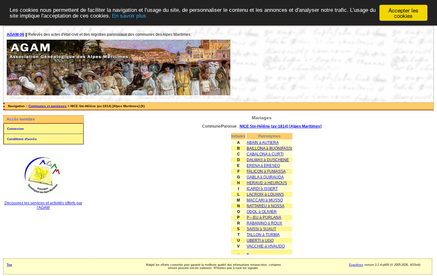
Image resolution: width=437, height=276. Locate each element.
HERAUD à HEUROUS (267, 183)
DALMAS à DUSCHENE (268, 160)
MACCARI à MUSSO (265, 200)
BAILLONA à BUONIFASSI (269, 148)
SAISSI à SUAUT (261, 229)
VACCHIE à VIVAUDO (266, 246)
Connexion (15, 128)
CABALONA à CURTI (265, 154)
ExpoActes (356, 264)
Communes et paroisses (47, 106)
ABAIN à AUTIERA (263, 142)
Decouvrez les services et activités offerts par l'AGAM (43, 205)
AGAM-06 (15, 34)
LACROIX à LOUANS (265, 194)
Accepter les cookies (403, 13)
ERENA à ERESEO (263, 165)
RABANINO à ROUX (264, 223)
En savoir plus (129, 16)
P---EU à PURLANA (264, 217)
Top (9, 264)
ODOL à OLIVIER (262, 211)
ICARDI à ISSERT (262, 188)
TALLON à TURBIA (263, 235)
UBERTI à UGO (260, 240)
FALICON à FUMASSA (266, 171)
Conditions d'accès (22, 139)
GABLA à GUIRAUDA (265, 177)
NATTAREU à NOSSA (265, 206)
